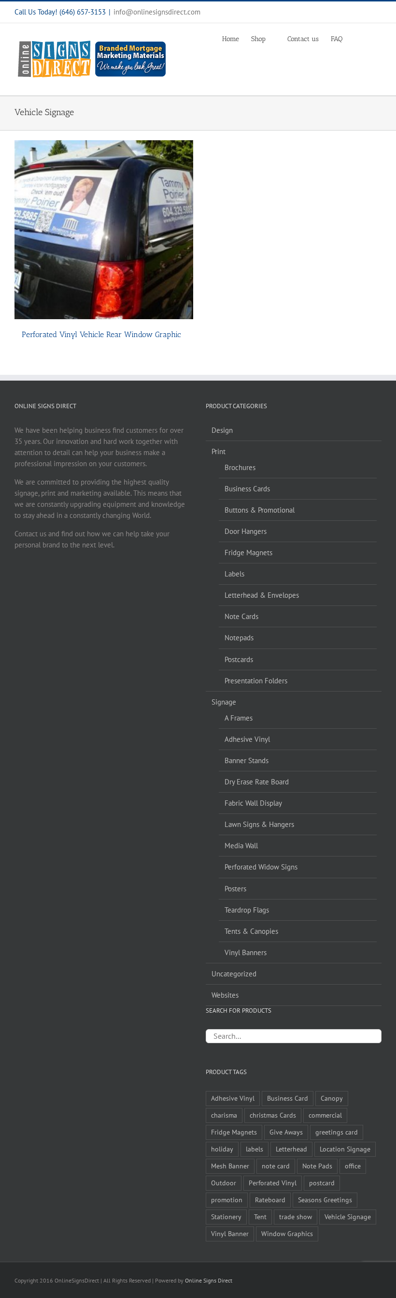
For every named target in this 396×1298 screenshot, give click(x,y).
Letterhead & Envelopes (262, 595)
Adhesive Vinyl (247, 739)
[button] (366, 38)
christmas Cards (273, 1115)
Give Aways (286, 1132)
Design (222, 430)
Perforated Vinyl (273, 1183)
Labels (234, 573)
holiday (222, 1149)
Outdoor (223, 1183)
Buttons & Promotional (260, 510)
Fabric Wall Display (253, 803)
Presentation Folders (256, 680)
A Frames (239, 718)
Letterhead (291, 1149)
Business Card (287, 1098)
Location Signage (345, 1149)
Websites (225, 995)
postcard (322, 1183)
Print (219, 451)
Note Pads (317, 1166)
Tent (260, 1216)
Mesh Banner (230, 1166)
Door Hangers (246, 531)
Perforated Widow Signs (261, 866)
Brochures (240, 467)
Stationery (226, 1216)
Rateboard (270, 1199)
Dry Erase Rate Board (257, 781)
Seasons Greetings (325, 1199)
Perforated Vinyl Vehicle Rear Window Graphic (101, 334)
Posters (235, 888)
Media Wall (241, 845)
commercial (325, 1115)
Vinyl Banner (230, 1233)
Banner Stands (247, 760)
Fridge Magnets (248, 552)
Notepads (239, 637)
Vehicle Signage (348, 1216)
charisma (224, 1115)
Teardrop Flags (247, 909)
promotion (226, 1199)
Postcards (239, 659)
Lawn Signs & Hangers (259, 824)
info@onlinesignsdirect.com (156, 11)
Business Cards (247, 488)
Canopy (332, 1098)
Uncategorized (234, 973)
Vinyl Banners (246, 952)
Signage (224, 702)
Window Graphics (287, 1233)
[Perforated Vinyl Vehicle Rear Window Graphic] (103, 229)
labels (254, 1149)
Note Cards (241, 616)
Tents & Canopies (251, 931)
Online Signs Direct (208, 1280)
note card (276, 1166)
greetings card (336, 1132)
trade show (295, 1216)
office (353, 1166)
